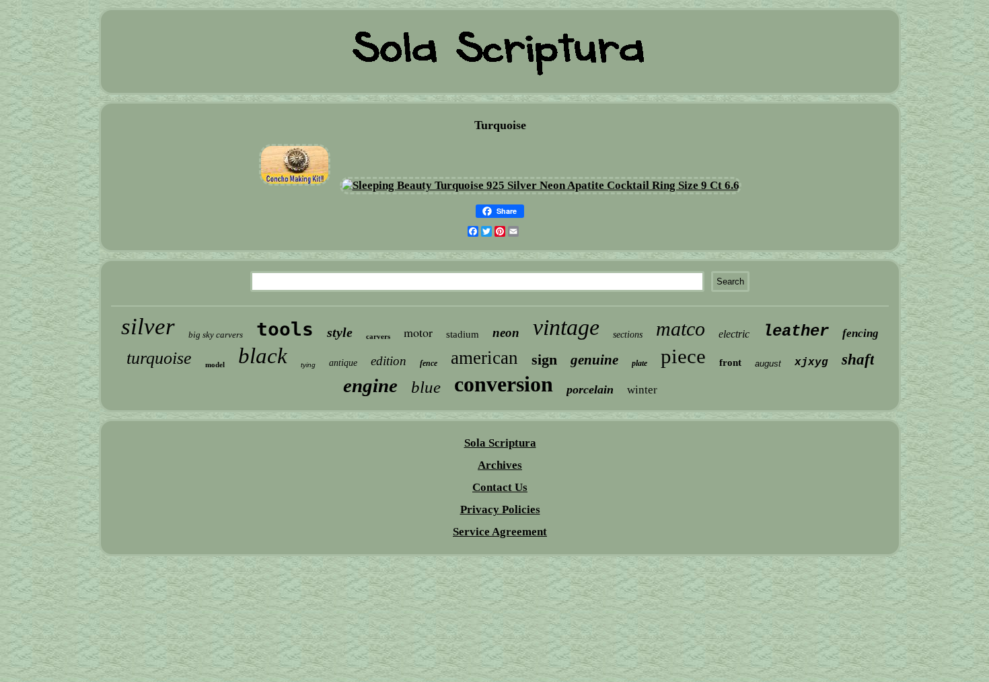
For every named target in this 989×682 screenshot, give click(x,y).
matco (680, 328)
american (484, 358)
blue (426, 387)
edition (388, 361)
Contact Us (499, 487)
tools (285, 329)
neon (505, 333)
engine (370, 385)
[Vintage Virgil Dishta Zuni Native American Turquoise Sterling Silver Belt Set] (295, 185)
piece (683, 356)
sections (628, 335)
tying (308, 365)
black (262, 356)
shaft (858, 359)
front (730, 362)
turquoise (159, 358)
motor (418, 332)
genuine (594, 360)
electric (734, 334)
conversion (503, 384)
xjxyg (811, 362)
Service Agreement (500, 531)
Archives (500, 465)
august (768, 363)
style (340, 332)
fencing (860, 333)
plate (639, 363)
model (215, 365)
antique (343, 363)
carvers (378, 336)
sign (544, 359)
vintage (566, 327)
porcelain (590, 389)
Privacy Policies (500, 509)
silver (148, 326)
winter (642, 389)
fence (428, 363)
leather (796, 331)
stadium (462, 334)
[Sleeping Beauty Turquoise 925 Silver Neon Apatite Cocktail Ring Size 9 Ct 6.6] (540, 185)
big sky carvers (215, 335)
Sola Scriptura (500, 443)
